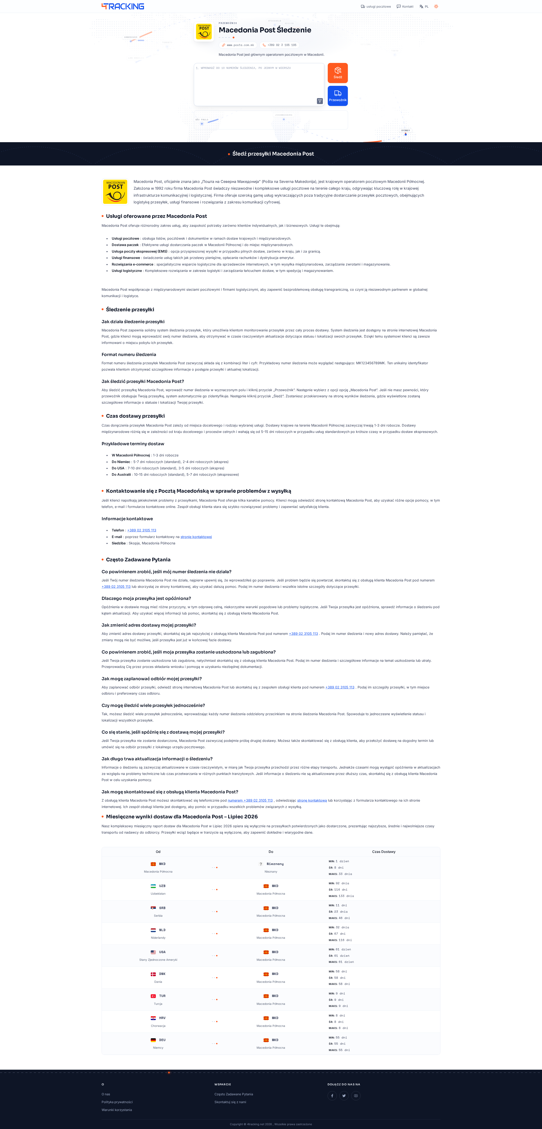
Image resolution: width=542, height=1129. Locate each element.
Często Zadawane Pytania (233, 1094)
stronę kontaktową (312, 800)
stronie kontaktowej (196, 537)
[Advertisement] (271, 119)
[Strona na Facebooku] (332, 1095)
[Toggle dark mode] (436, 6)
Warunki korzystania (117, 1110)
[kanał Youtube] (356, 1095)
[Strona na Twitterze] (344, 1095)
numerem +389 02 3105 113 (250, 800)
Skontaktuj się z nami (230, 1102)
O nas (106, 1094)
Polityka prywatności (117, 1102)
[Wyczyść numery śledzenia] (320, 101)
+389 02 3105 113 (141, 530)
